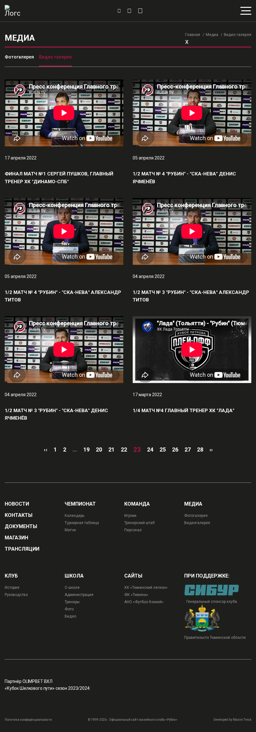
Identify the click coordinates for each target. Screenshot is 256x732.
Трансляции (22, 549)
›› (211, 449)
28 (200, 449)
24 (150, 449)
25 (163, 449)
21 (111, 449)
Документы (21, 526)
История (12, 587)
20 (99, 449)
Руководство (16, 595)
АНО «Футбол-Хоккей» (144, 602)
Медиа (212, 34)
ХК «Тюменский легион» (146, 587)
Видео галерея (55, 57)
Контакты (18, 515)
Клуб (11, 575)
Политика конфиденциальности (28, 719)
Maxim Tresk (242, 719)
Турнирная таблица (82, 523)
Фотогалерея (19, 57)
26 (175, 449)
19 (86, 449)
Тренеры (72, 602)
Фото (69, 609)
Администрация (79, 595)
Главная (192, 34)
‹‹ (45, 449)
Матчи (70, 530)
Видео (70, 616)
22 (124, 449)
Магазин (16, 537)
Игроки (130, 515)
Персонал (133, 530)
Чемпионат (80, 504)
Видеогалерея (197, 523)
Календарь (74, 515)
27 (188, 449)
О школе (72, 587)
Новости (17, 504)
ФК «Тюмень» (136, 595)
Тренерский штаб (139, 523)
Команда (137, 504)
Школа (74, 575)
